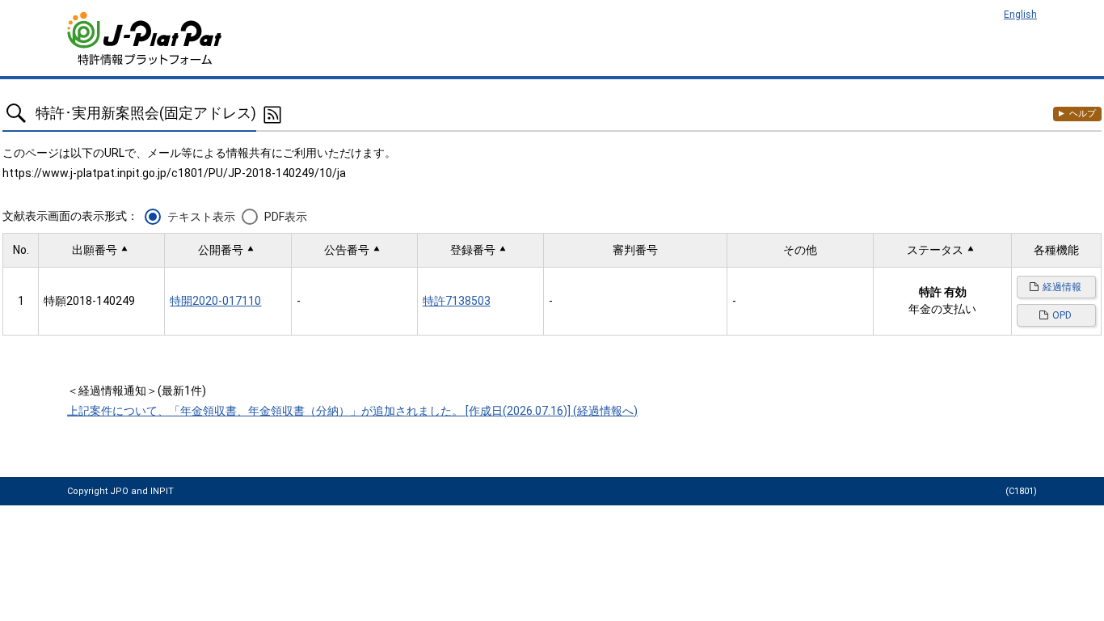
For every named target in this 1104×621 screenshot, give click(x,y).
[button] (101, 250)
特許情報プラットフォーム (146, 38)
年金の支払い (942, 308)
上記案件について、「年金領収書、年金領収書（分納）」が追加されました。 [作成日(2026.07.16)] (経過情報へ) (352, 410)
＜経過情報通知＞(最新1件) (136, 390)
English (1020, 14)
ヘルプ (1082, 113)
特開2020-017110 (215, 300)
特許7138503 (457, 300)
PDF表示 (285, 216)
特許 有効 (943, 291)
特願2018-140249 (89, 300)
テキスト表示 (201, 216)
